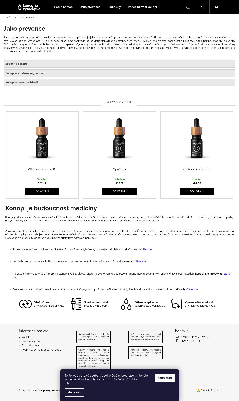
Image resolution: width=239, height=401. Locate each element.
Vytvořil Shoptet (210, 390)
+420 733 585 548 (190, 340)
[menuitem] (64, 7)
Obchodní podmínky (33, 345)
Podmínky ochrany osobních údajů (41, 349)
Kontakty (27, 337)
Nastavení (74, 392)
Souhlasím (165, 378)
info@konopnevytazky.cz (194, 336)
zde (67, 383)
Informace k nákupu (33, 341)
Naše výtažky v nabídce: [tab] (119, 101)
